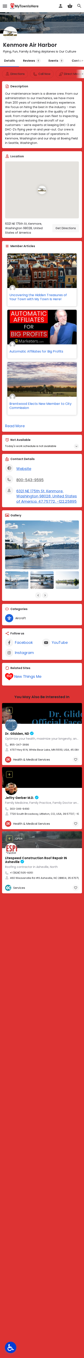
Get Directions (65, 228)
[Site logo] (25, 6)
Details (9, 61)
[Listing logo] (10, 33)
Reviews (31, 61)
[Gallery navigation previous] (38, 595)
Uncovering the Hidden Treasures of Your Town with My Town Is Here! (38, 297)
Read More (15, 425)
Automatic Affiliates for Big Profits (36, 351)
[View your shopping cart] (70, 6)
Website (23, 468)
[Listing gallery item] (16, 580)
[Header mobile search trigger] (79, 6)
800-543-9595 (30, 479)
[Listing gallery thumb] (42, 544)
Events (55, 61)
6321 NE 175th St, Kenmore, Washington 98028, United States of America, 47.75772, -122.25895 (46, 496)
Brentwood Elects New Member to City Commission (40, 405)
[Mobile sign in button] (60, 6)
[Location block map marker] (42, 190)
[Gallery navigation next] (45, 595)
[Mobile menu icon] (5, 6)
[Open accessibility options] (10, 1347)
